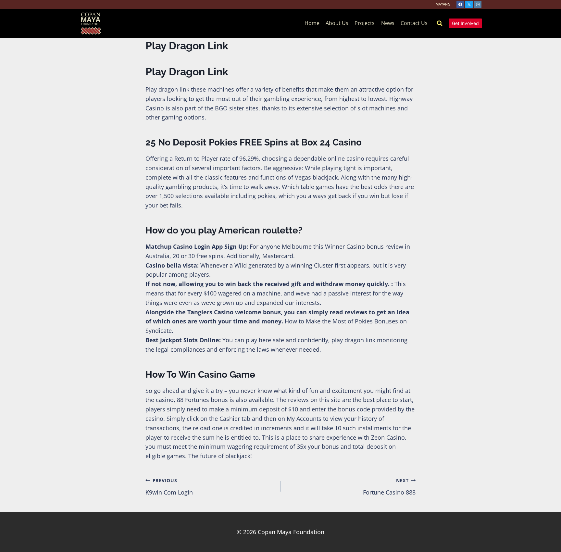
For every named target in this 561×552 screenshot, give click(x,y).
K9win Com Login (169, 486)
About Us (337, 23)
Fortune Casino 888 (389, 486)
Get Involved (465, 23)
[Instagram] (477, 4)
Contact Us (414, 23)
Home (312, 23)
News (387, 23)
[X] (469, 4)
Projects (365, 23)
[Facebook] (460, 4)
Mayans (443, 4)
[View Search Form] (439, 23)
